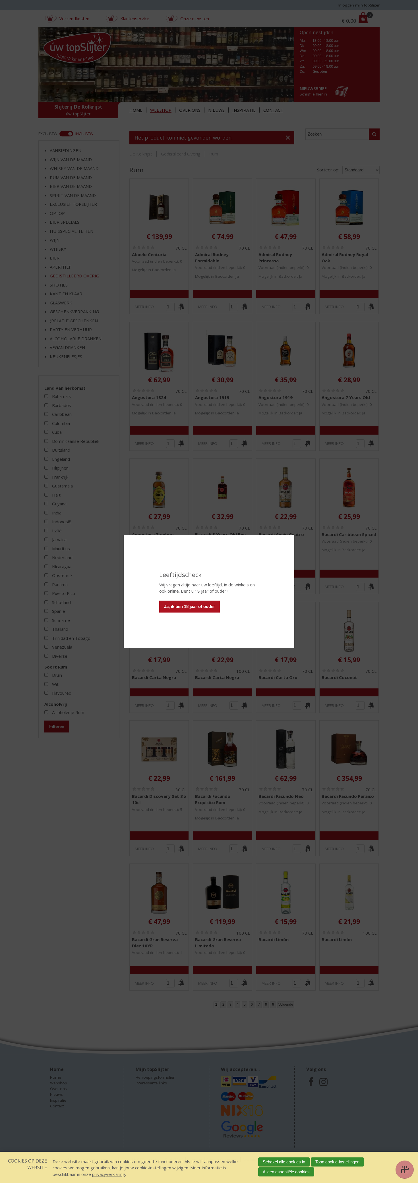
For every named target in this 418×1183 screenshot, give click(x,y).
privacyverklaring (108, 1174)
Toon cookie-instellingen (337, 1161)
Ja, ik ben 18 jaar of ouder (189, 606)
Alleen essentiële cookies (286, 1171)
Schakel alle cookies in (284, 1161)
